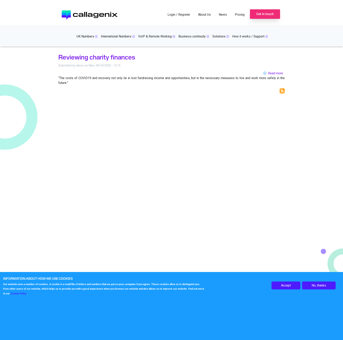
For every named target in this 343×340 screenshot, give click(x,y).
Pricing (240, 14)
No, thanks (319, 285)
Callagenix (95, 13)
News (223, 14)
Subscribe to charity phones (282, 90)
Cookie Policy (18, 293)
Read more (275, 73)
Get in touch (265, 14)
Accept (286, 285)
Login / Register (179, 14)
